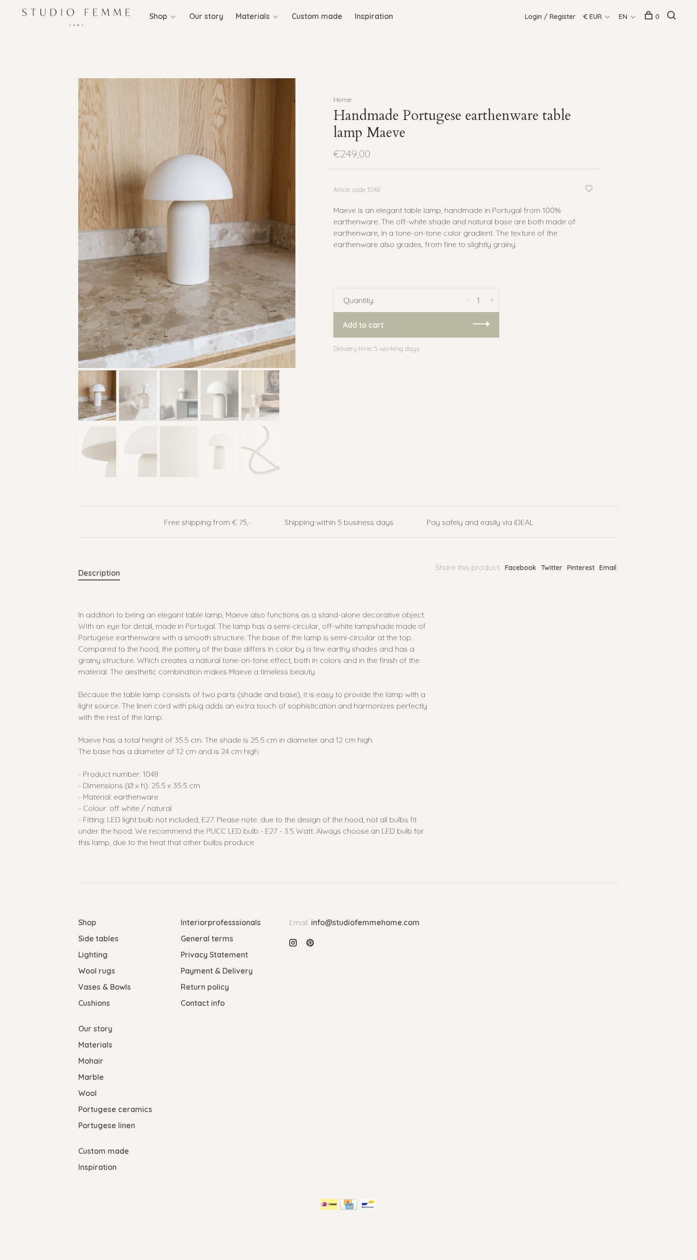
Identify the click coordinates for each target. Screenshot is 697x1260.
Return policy (205, 987)
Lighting (93, 954)
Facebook (520, 567)
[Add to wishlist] (589, 189)
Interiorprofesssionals (221, 922)
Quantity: (359, 300)
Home (342, 99)
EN (623, 16)
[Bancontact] (367, 1207)
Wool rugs (96, 970)
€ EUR (593, 16)
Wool (87, 1093)
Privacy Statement (214, 954)
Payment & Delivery (217, 970)
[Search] (672, 16)
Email (607, 567)
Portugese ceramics (115, 1109)
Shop (158, 16)
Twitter (551, 567)
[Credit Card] (348, 1207)
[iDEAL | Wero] (329, 1207)
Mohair (90, 1061)
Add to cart (363, 325)
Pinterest (581, 567)
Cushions (94, 1003)
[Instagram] (293, 943)
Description (99, 573)
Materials (253, 16)
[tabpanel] (186, 223)
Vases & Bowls (104, 987)
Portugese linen (106, 1125)
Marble (91, 1077)
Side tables (98, 938)
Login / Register (550, 16)
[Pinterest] (310, 943)
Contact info (203, 1003)
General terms (207, 938)
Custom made (317, 16)
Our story (206, 16)
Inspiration (374, 16)
